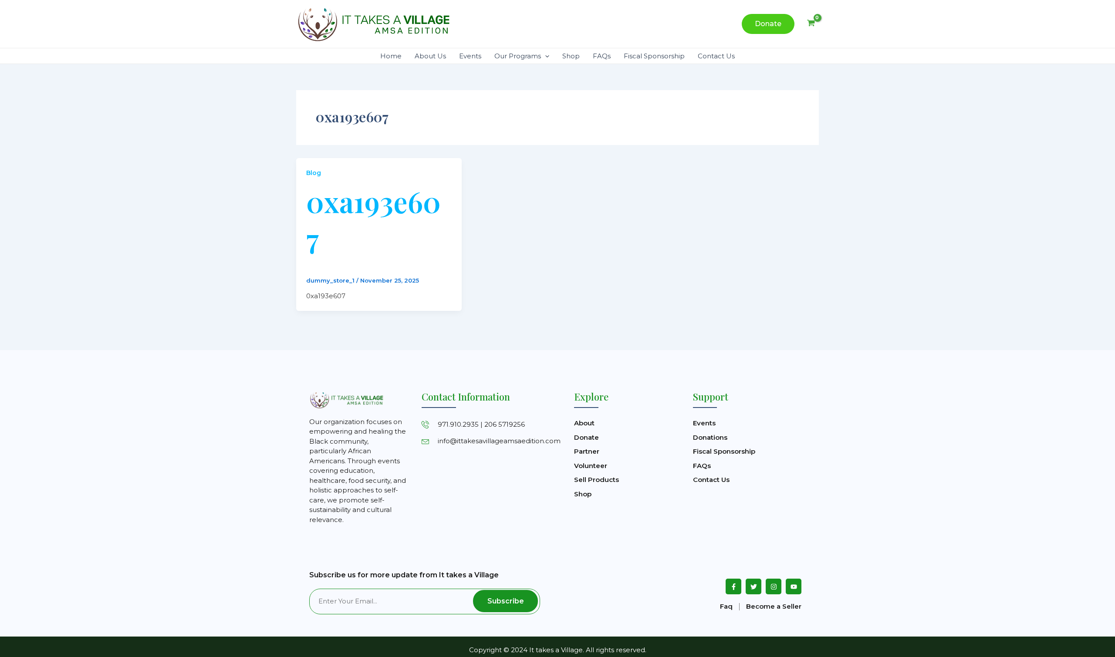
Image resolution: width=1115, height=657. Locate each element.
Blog (313, 173)
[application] (545, 56)
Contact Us (716, 56)
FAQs (602, 56)
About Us (430, 56)
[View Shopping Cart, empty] (811, 24)
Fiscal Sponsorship (654, 56)
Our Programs (517, 56)
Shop (571, 56)
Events (470, 56)
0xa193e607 (373, 219)
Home (391, 56)
